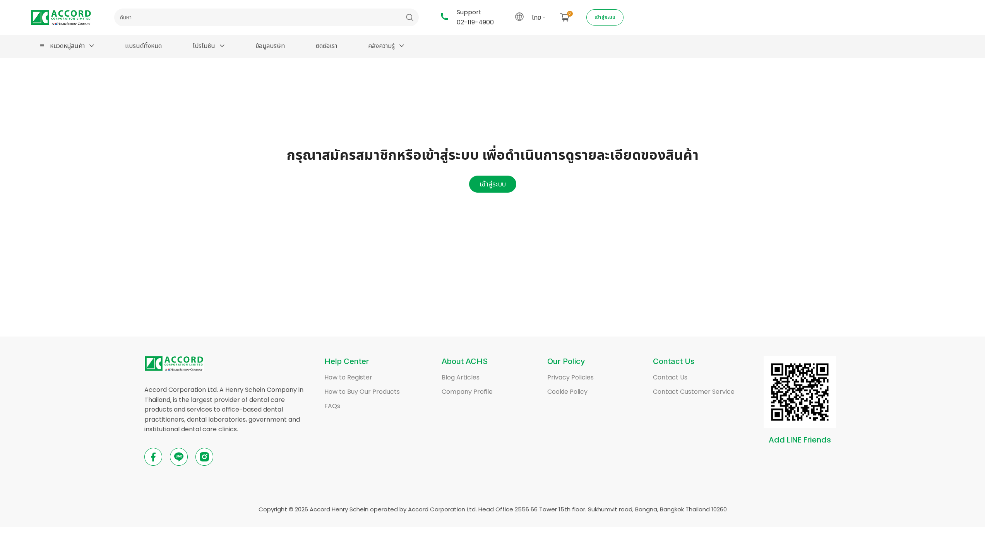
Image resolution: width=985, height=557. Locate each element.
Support (469, 12)
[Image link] (174, 363)
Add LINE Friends (800, 439)
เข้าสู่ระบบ (604, 17)
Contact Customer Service (694, 391)
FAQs (332, 406)
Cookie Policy (567, 391)
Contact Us (670, 377)
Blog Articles (461, 377)
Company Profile (467, 391)
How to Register (348, 377)
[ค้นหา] (410, 17)
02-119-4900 (475, 22)
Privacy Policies (570, 377)
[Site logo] (61, 16)
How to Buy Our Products (362, 391)
